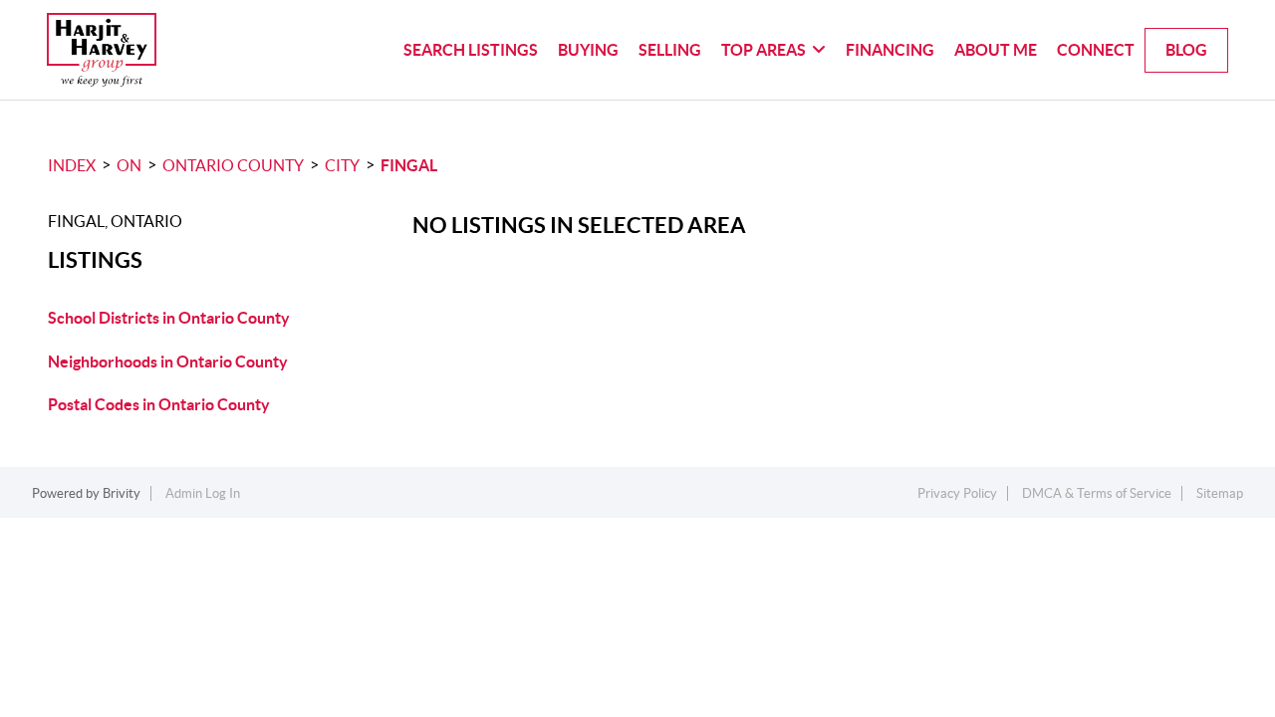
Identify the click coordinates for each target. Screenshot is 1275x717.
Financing (890, 50)
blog (1186, 50)
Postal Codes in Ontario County (159, 404)
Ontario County (233, 165)
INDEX (72, 165)
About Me (995, 50)
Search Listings (470, 50)
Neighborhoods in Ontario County (168, 361)
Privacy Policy (957, 493)
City (342, 165)
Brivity (121, 493)
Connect (1096, 50)
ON (129, 165)
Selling (669, 50)
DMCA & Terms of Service (1096, 493)
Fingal (409, 165)
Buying (588, 50)
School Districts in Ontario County (169, 318)
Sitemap (1219, 493)
